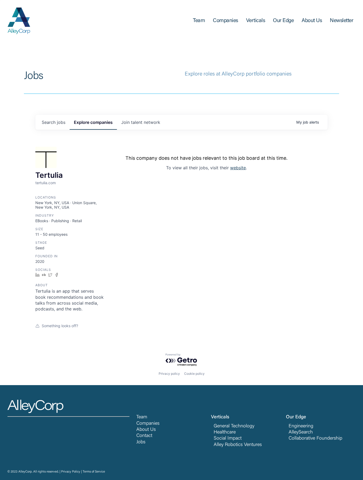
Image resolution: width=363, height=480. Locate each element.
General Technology (234, 426)
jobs (53, 122)
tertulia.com (45, 182)
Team (141, 417)
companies (93, 122)
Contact (144, 435)
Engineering (301, 426)
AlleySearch (301, 432)
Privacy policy (169, 374)
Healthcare (225, 432)
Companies (147, 423)
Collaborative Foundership (315, 438)
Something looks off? (60, 325)
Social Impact (228, 438)
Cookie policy (194, 374)
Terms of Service (94, 471)
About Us (146, 429)
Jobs (140, 442)
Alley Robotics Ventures (238, 445)
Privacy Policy (70, 471)
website (238, 167)
